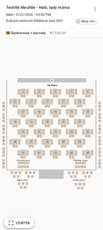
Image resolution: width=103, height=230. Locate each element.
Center (23, 223)
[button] (86, 21)
